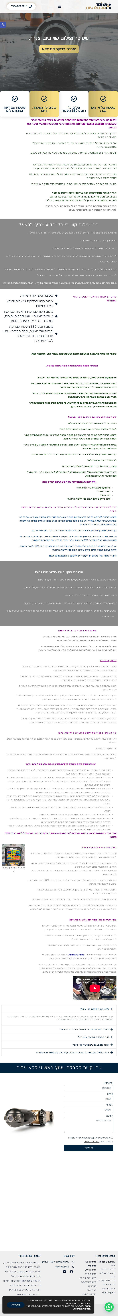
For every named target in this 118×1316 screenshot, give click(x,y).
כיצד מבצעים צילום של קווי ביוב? (91, 1045)
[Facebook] (71, 1272)
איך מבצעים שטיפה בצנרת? (93, 1037)
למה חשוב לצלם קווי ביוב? (95, 1009)
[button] (3, 25)
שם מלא (108, 1083)
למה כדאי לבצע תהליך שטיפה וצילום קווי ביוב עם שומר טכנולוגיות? (72, 1053)
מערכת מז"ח (53, 531)
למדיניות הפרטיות (91, 1142)
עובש (40, 781)
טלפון (110, 1094)
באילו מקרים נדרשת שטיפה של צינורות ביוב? (84, 1029)
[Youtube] (64, 1272)
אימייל (109, 1105)
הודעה (109, 1116)
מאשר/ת (16, 1305)
